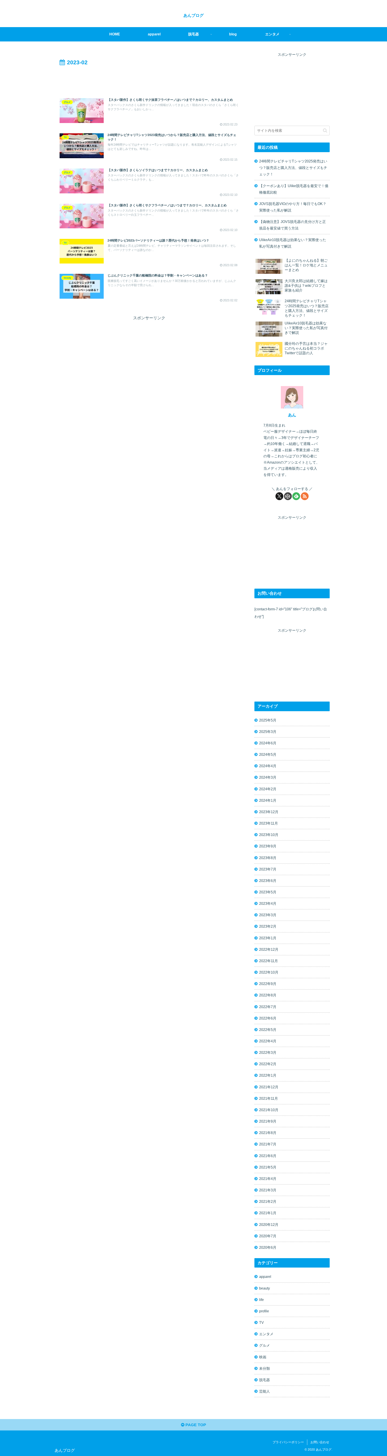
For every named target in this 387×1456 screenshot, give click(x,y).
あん (292, 415)
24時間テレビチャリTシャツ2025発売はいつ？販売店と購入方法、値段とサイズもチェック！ (293, 167)
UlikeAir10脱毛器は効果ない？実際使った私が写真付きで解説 (292, 243)
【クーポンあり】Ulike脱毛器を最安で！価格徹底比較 (293, 189)
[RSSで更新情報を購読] (305, 496)
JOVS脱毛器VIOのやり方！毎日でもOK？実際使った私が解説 (292, 207)
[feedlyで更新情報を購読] (296, 496)
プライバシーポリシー (288, 1442)
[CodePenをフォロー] (288, 496)
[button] (325, 130)
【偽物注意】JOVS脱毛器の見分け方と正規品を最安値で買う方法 (292, 225)
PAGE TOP (195, 1425)
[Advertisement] (149, 80)
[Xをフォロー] (279, 496)
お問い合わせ (319, 1442)
